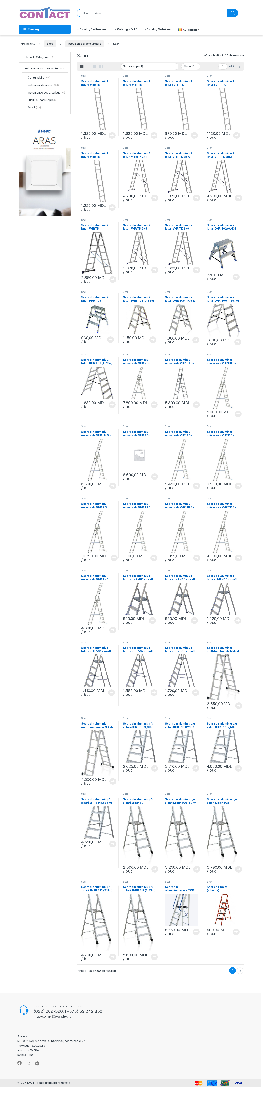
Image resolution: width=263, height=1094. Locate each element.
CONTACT (27, 1082)
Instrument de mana (43, 85)
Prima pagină (27, 43)
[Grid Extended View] (88, 66)
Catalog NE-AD (127, 29)
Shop (50, 43)
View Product (111, 135)
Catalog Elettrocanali (93, 29)
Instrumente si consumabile (84, 43)
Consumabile (39, 77)
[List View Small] (101, 66)
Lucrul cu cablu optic (42, 100)
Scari (84, 75)
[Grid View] (82, 66)
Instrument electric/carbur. (46, 92)
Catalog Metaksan (159, 29)
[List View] (94, 66)
